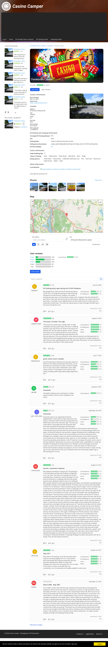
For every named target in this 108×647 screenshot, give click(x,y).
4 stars (32, 259)
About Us (99, 634)
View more (99, 180)
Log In (5, 39)
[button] (67, 214)
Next (8, 112)
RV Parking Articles (42, 39)
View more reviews (36, 625)
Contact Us (79, 634)
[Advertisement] (54, 25)
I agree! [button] (100, 644)
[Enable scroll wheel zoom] (32, 211)
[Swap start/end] (66, 239)
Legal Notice (90, 634)
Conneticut (50, 46)
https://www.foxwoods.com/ (38, 103)
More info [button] (74, 644)
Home (11, 39)
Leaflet (92, 232)
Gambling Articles (56, 39)
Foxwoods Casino (19, 49)
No (52, 147)
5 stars (32, 257)
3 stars (32, 262)
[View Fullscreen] (32, 207)
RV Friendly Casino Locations (24, 39)
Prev (6, 112)
